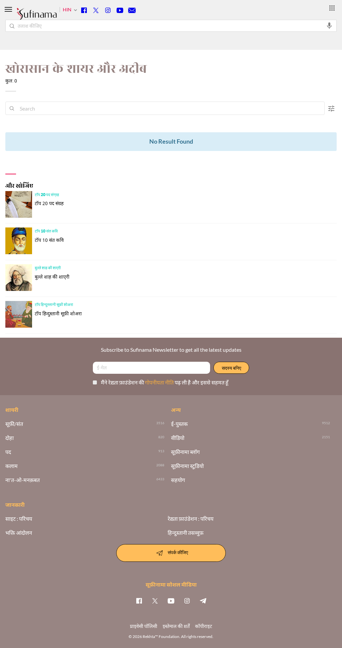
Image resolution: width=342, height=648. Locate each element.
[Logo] (36, 17)
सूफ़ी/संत (14, 424)
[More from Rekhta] (332, 8)
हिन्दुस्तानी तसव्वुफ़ (185, 532)
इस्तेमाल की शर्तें (176, 626)
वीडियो (177, 438)
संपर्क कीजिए (178, 552)
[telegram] (203, 600)
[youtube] (171, 600)
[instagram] (187, 600)
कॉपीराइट (203, 626)
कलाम (11, 466)
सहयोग (178, 480)
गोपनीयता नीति (160, 382)
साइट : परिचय (18, 518)
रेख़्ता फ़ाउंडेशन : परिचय (190, 518)
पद (8, 452)
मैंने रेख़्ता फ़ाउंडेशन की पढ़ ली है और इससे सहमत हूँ (164, 382)
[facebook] (139, 600)
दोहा (9, 438)
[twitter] (155, 600)
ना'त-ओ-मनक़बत (22, 480)
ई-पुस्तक (179, 424)
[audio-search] (329, 25)
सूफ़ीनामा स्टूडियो (187, 466)
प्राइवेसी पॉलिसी (143, 626)
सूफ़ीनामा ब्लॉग (185, 452)
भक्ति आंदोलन (18, 532)
